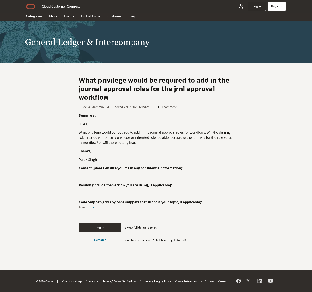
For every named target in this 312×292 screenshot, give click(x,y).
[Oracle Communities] (241, 6)
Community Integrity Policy (155, 281)
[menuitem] (257, 6)
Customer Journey (121, 16)
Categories (34, 16)
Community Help (72, 281)
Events (69, 16)
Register (100, 240)
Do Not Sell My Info (125, 281)
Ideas (53, 16)
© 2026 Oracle (44, 281)
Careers (222, 281)
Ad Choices (207, 281)
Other (92, 207)
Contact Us (92, 281)
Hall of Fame (91, 16)
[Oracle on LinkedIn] (259, 280)
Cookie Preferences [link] (186, 281)
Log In (100, 227)
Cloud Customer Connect (61, 6)
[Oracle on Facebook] (238, 280)
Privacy (107, 281)
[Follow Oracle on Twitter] (249, 280)
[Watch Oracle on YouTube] (270, 280)
